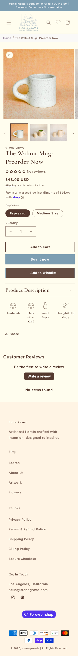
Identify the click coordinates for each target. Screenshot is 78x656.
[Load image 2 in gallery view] (38, 132)
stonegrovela (30, 648)
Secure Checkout (22, 558)
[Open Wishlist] (58, 22)
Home (7, 38)
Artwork (15, 482)
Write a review (39, 376)
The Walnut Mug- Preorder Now (36, 38)
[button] (8, 22)
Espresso (18, 213)
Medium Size (47, 213)
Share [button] (14, 334)
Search (14, 463)
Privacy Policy (20, 519)
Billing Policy (19, 549)
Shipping (10, 185)
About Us (16, 473)
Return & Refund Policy (27, 529)
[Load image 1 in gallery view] (19, 132)
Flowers (15, 492)
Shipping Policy (21, 539)
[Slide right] (73, 133)
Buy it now (40, 259)
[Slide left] (5, 133)
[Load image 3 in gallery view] (58, 132)
